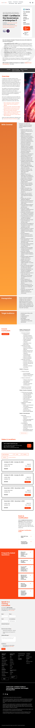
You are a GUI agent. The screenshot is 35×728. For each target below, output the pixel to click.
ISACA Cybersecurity (15, 12)
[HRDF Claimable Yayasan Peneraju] (6, 29)
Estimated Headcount (5, 623)
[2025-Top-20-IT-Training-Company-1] (5, 715)
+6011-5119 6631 (11, 610)
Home (4, 12)
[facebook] (3, 694)
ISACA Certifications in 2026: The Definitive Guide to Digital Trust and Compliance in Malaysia (11, 104)
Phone (10, 614)
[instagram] (5, 694)
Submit (3, 648)
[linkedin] (7, 694)
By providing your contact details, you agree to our (8, 646)
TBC (16, 22)
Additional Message (5, 635)
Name (2, 614)
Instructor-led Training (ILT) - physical (9, 630)
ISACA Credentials (8, 12)
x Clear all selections (12, 457)
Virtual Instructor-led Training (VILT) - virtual (9, 632)
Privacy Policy (11, 646)
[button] (26, 536)
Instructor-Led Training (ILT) (8, 25)
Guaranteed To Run (11, 22)
